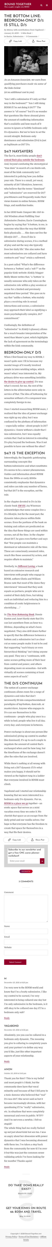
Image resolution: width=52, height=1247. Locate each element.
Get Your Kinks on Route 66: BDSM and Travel (26, 1210)
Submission (18, 36)
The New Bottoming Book (20, 614)
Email (7, 937)
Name (7, 926)
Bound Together (17, 4)
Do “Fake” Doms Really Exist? (26, 1187)
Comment (9, 892)
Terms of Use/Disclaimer (29, 1237)
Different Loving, (26, 566)
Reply (7, 1018)
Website (8, 947)
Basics (9, 36)
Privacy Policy (11, 1237)
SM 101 (21, 506)
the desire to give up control (19, 382)
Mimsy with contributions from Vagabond (25, 30)
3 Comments (31, 36)
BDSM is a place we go (16, 803)
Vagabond (11, 1026)
